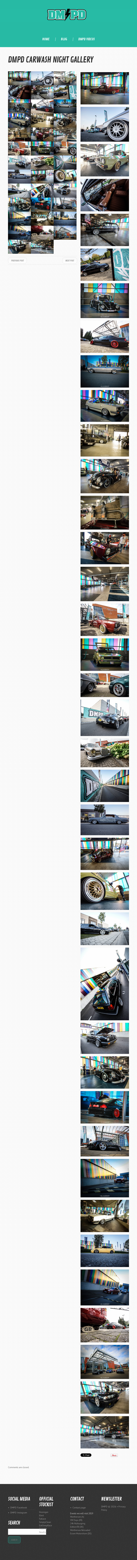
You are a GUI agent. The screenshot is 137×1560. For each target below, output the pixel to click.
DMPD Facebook (18, 1507)
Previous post (17, 260)
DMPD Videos (86, 39)
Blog (64, 39)
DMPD (104, 1506)
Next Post (69, 260)
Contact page (79, 1507)
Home (46, 39)
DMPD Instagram (18, 1512)
